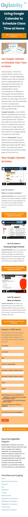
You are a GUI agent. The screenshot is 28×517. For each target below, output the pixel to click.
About (3, 478)
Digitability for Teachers (9, 504)
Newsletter (5, 490)
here (16, 152)
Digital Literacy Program (9, 481)
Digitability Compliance (9, 510)
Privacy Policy (5, 507)
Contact (4, 493)
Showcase (4, 484)
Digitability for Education (9, 498)
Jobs (2, 487)
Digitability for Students (9, 501)
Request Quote (6, 495)
